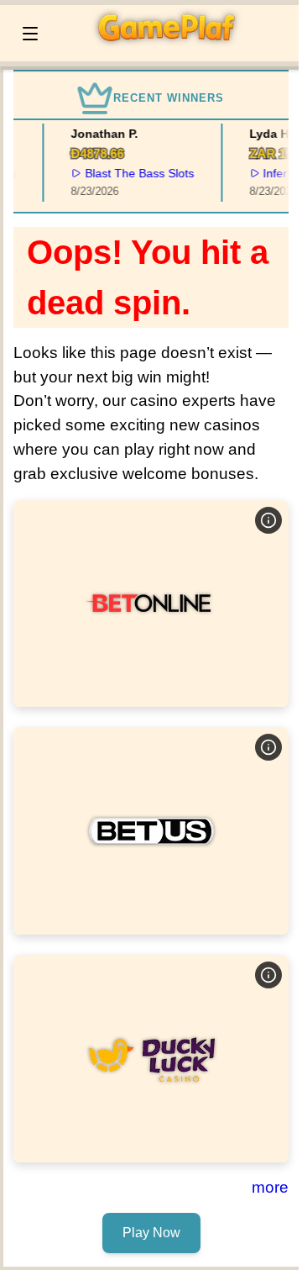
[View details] (268, 520)
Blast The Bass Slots (137, 173)
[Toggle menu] (30, 33)
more (270, 1187)
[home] (173, 49)
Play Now (151, 603)
